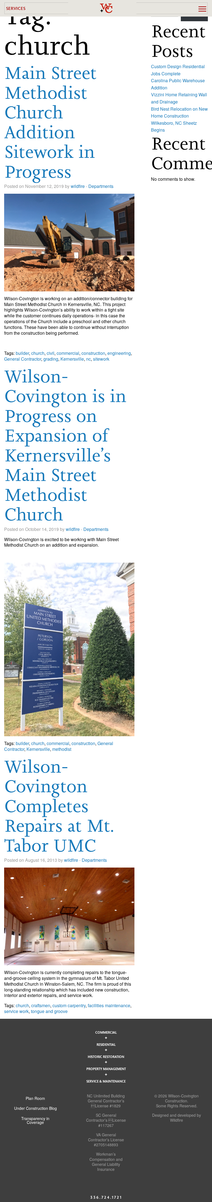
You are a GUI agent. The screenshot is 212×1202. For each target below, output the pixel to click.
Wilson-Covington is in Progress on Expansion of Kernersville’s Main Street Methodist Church (65, 445)
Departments (100, 186)
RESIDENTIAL (106, 1044)
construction (93, 353)
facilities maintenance (109, 1005)
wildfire (78, 186)
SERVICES (15, 8)
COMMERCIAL (106, 1032)
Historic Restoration (106, 1056)
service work (16, 1011)
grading (50, 359)
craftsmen (40, 1005)
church (37, 353)
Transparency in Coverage (35, 1120)
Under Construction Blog (35, 1108)
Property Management (106, 1069)
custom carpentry (69, 1005)
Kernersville (72, 359)
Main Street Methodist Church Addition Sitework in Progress (50, 122)
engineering (119, 353)
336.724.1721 (106, 1197)
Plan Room (35, 1098)
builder (22, 353)
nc (88, 359)
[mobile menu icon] (202, 8)
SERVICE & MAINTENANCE (106, 1081)
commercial (68, 353)
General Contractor (22, 359)
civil (50, 353)
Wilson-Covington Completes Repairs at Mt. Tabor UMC (59, 806)
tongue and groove (49, 1011)
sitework (101, 359)
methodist (61, 749)
